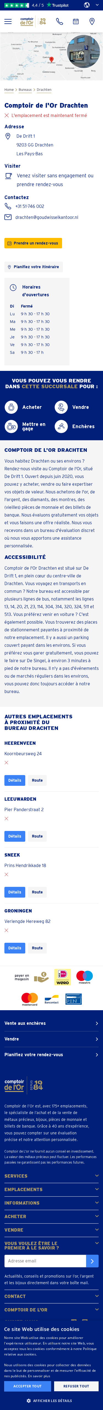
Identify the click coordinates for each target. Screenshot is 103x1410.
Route (37, 780)
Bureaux (25, 90)
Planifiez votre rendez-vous (33, 1054)
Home (9, 90)
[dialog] (51, 1365)
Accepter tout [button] (27, 1386)
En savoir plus (39, 1376)
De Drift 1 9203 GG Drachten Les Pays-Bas (34, 145)
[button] (51, 1400)
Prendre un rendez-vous (36, 243)
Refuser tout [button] (76, 1386)
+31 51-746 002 (29, 206)
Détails (14, 780)
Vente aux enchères (25, 1023)
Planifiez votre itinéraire (36, 266)
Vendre (11, 1039)
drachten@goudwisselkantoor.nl (46, 217)
